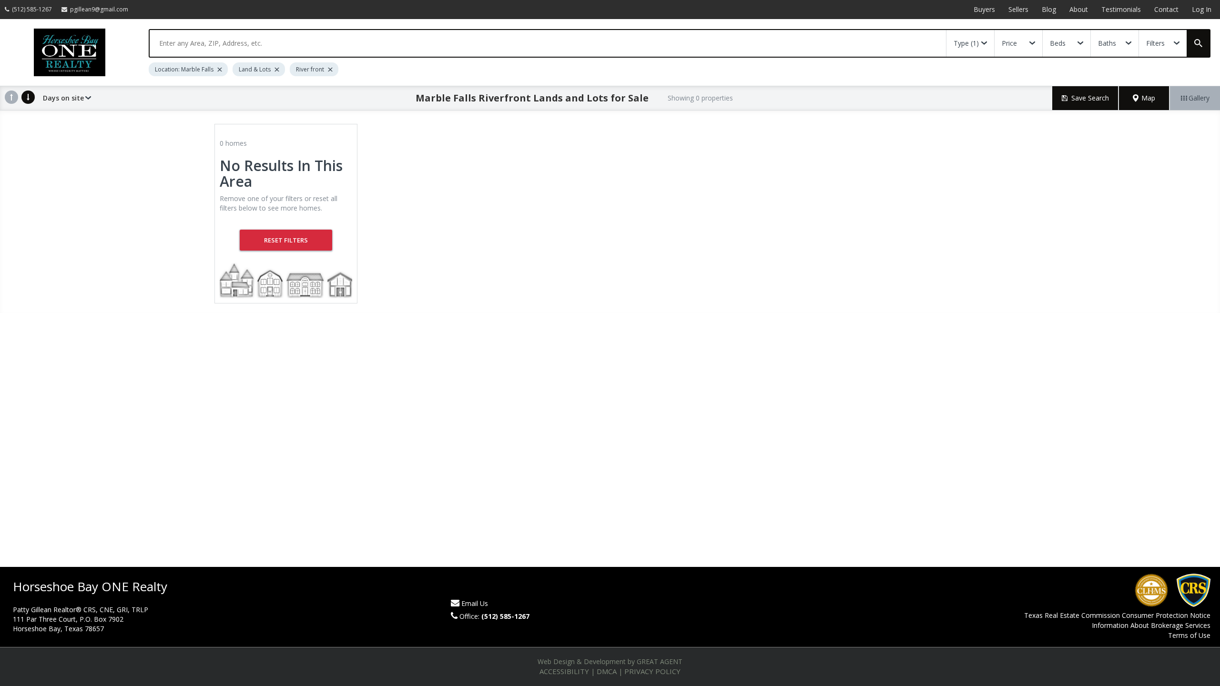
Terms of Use (1189, 635)
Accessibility (564, 671)
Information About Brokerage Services (1151, 625)
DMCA (607, 671)
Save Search (1090, 97)
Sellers (1018, 9)
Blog (1049, 9)
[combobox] (548, 43)
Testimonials (1121, 9)
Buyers (984, 9)
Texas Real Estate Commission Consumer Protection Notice (1117, 615)
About (1078, 9)
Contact (1166, 9)
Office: (494, 616)
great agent (659, 661)
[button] (1144, 98)
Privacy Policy (652, 671)
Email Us (474, 603)
